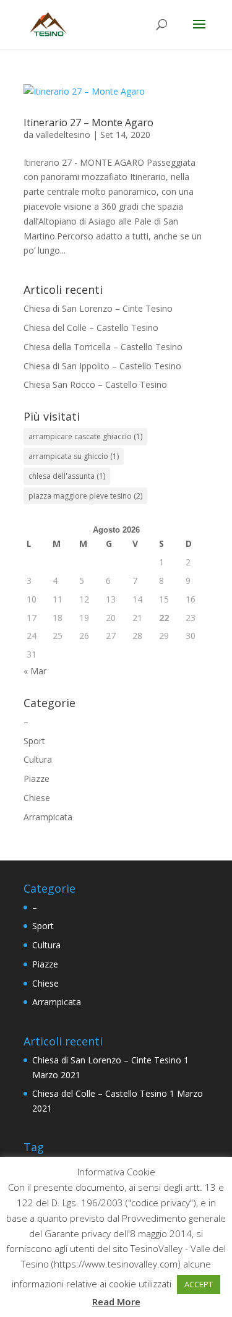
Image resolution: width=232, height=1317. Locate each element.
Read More (116, 1301)
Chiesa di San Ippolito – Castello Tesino (102, 366)
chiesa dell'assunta (66, 476)
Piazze (36, 778)
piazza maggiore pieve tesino (85, 496)
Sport (34, 741)
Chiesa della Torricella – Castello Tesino (103, 347)
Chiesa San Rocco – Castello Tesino (95, 384)
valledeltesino (63, 134)
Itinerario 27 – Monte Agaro (88, 122)
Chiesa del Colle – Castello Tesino (91, 327)
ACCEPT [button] (198, 1284)
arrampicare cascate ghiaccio (85, 436)
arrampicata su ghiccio (73, 456)
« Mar (35, 671)
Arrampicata (48, 817)
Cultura (38, 759)
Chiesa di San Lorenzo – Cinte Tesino (98, 308)
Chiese (37, 798)
